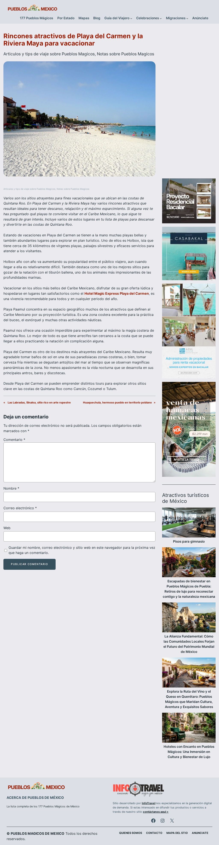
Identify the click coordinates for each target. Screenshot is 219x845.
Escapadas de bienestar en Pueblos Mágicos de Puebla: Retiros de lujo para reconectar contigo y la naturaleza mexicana (189, 589)
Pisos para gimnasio (189, 541)
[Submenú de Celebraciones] (161, 18)
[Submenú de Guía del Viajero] (131, 18)
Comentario (14, 439)
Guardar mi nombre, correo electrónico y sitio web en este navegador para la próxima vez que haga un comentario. (82, 550)
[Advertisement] (189, 103)
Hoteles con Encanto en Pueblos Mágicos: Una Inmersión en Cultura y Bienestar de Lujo (189, 752)
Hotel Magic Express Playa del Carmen (116, 293)
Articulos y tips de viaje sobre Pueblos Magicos (49, 53)
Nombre (11, 488)
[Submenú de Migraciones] (187, 18)
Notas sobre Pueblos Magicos (125, 53)
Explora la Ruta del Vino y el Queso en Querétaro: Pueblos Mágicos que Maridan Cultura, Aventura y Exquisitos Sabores (189, 699)
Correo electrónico (20, 508)
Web (6, 528)
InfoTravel (148, 803)
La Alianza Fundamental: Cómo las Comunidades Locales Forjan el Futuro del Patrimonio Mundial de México (188, 644)
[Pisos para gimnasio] (189, 523)
